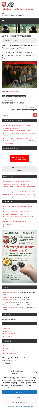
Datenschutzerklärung (21, 406)
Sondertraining (8, 302)
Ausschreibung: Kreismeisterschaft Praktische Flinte (20, 194)
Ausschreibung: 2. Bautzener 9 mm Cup (16, 181)
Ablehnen (19, 397)
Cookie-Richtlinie (10, 406)
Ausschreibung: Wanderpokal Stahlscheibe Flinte (19, 192)
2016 (4, 96)
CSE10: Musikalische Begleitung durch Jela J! (17, 138)
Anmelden (6, 328)
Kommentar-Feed (9, 334)
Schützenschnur (8, 299)
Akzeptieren (19, 392)
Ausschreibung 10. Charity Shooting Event (16, 130)
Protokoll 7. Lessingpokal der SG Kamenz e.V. (17, 211)
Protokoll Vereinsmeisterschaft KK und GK (17, 227)
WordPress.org (8, 336)
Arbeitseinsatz (8, 297)
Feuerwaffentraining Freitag (12, 292)
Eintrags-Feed (7, 331)
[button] (36, 372)
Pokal (7, 96)
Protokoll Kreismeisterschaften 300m (15, 214)
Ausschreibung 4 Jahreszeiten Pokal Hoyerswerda (19, 197)
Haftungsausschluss (9, 353)
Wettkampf (22, 96)
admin (16, 40)
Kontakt (5, 348)
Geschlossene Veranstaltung (12, 307)
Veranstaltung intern (14, 96)
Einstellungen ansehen (19, 402)
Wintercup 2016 (13, 91)
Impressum (30, 406)
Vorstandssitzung (8, 305)
